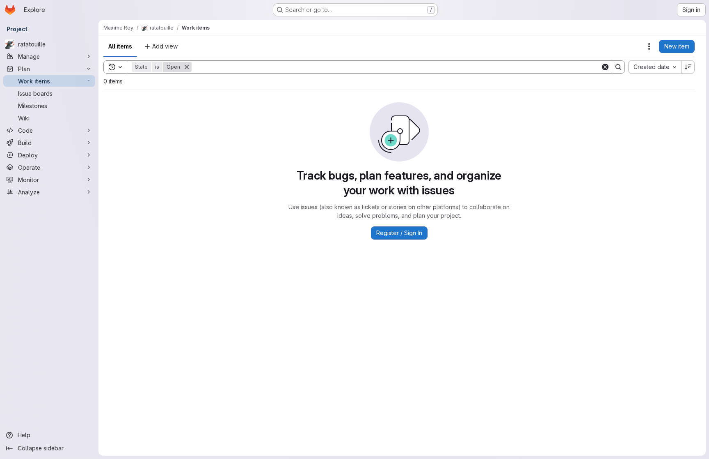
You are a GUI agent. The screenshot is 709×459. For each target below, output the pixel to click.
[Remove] (187, 67)
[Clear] (605, 67)
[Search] (618, 67)
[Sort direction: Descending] (688, 67)
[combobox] (654, 67)
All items (120, 46)
